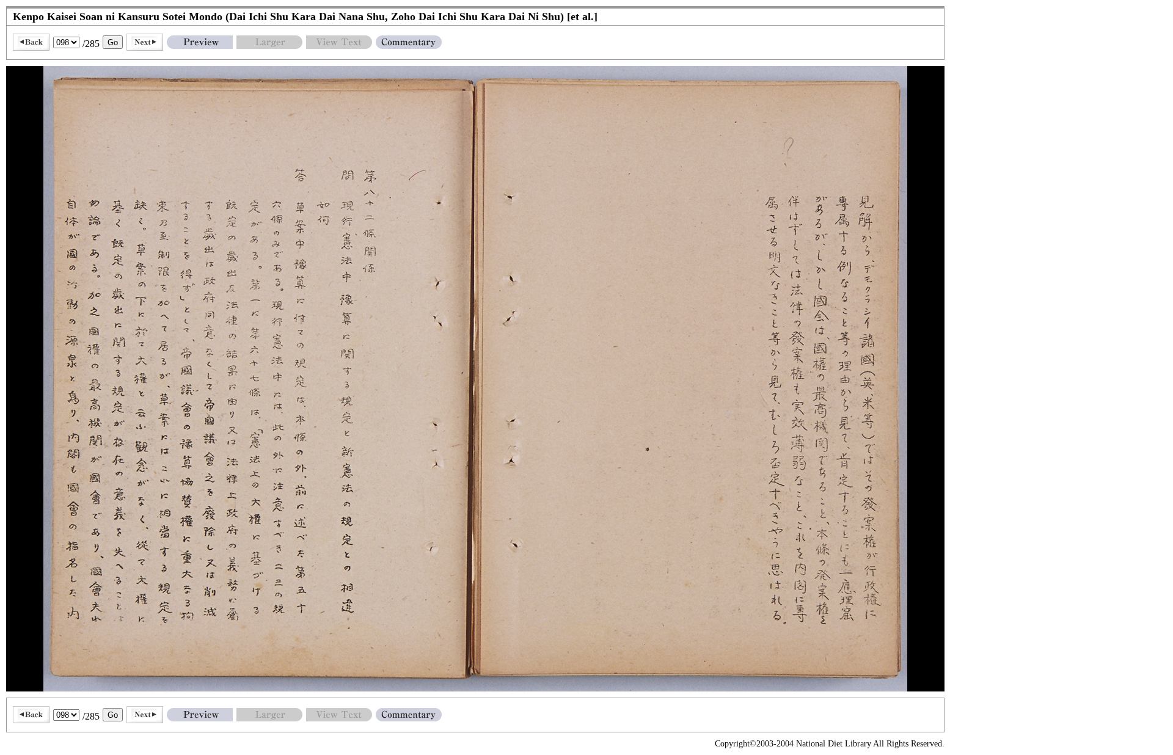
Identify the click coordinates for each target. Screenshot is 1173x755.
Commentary (409, 42)
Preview (200, 42)
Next (144, 42)
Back (31, 42)
